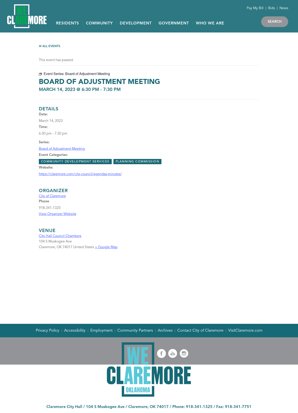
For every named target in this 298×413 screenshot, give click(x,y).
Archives (165, 331)
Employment (101, 331)
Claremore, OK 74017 (148, 407)
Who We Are (210, 23)
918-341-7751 (238, 407)
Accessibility (75, 331)
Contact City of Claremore (200, 331)
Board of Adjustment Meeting (62, 149)
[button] (67, 23)
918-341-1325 (199, 407)
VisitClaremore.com (245, 331)
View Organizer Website (57, 214)
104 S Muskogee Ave (105, 407)
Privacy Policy (47, 331)
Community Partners (135, 331)
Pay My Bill (255, 8)
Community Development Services (75, 161)
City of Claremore (52, 196)
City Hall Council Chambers (60, 236)
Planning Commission (137, 161)
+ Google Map (106, 247)
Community (99, 23)
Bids (271, 8)
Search (275, 22)
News (283, 8)
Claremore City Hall (64, 407)
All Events (50, 46)
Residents (67, 23)
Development (136, 23)
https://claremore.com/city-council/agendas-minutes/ (80, 174)
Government (174, 23)
